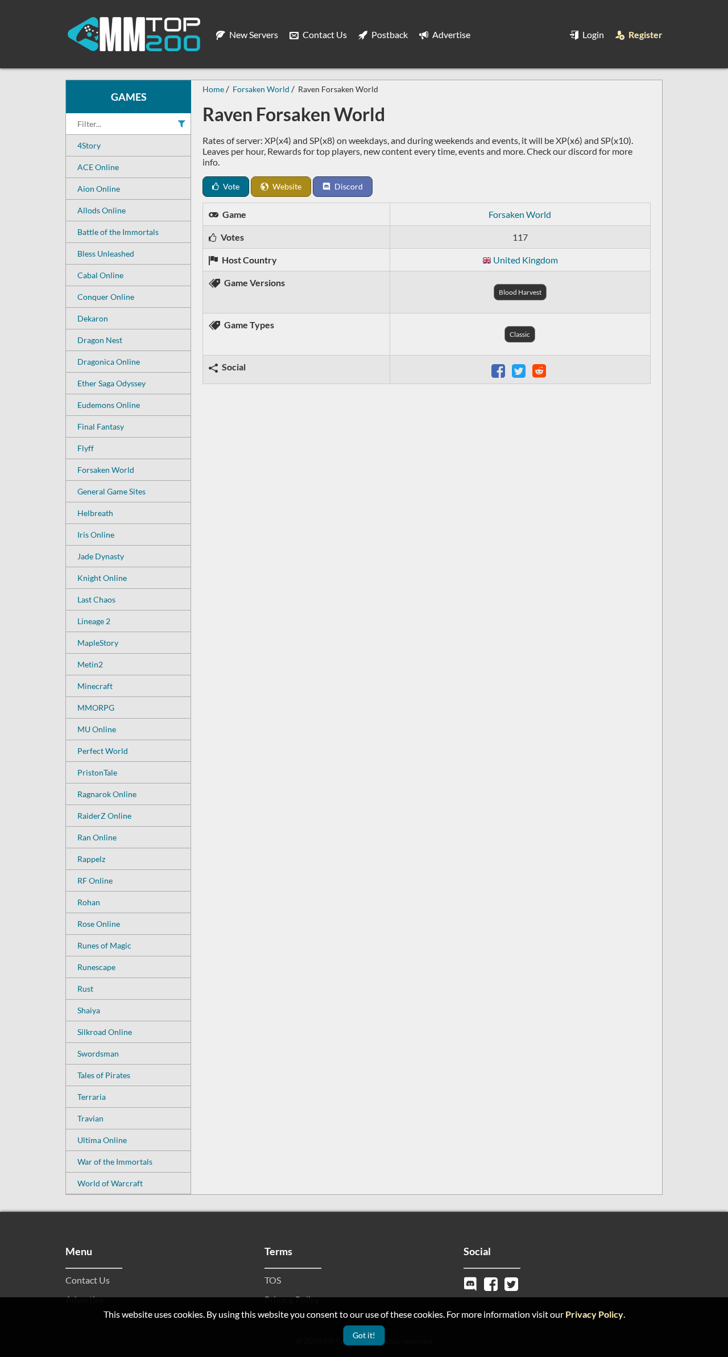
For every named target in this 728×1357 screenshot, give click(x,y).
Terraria (91, 1097)
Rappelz (91, 859)
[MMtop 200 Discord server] (471, 1282)
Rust (85, 988)
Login (592, 34)
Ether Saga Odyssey (111, 383)
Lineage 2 (93, 621)
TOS (272, 1279)
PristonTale (97, 772)
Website (286, 186)
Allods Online (101, 210)
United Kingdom (525, 259)
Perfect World (102, 751)
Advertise (450, 34)
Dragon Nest (99, 340)
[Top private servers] (133, 34)
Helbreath (95, 513)
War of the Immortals (114, 1161)
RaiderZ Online (104, 815)
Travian (90, 1118)
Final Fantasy (100, 426)
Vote (230, 186)
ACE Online (98, 167)
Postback (389, 34)
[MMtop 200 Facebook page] (492, 1282)
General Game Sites (111, 491)
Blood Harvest (520, 292)
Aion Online (98, 188)
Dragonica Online (108, 361)
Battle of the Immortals (118, 232)
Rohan (88, 902)
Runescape (96, 967)
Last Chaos (96, 599)
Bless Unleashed (105, 253)
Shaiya (88, 1010)
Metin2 (90, 664)
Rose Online (98, 924)
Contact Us (324, 34)
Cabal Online (100, 275)
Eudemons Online (108, 405)
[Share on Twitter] (520, 369)
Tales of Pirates (103, 1075)
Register (645, 34)
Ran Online (97, 837)
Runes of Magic (104, 945)
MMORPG (95, 707)
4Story (89, 145)
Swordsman (98, 1053)
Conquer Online (105, 297)
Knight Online (102, 578)
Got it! (364, 1335)
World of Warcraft (110, 1183)
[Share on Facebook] (499, 369)
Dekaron (92, 318)
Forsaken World (105, 470)
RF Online (95, 880)
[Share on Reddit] (540, 369)
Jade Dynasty (100, 556)
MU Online (96, 729)
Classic (520, 334)
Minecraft (95, 686)
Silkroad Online (104, 1032)
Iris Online (95, 534)
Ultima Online (102, 1140)
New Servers (253, 34)
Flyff (85, 448)
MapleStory (97, 642)
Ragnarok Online (106, 794)
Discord (348, 186)
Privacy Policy (594, 1314)
